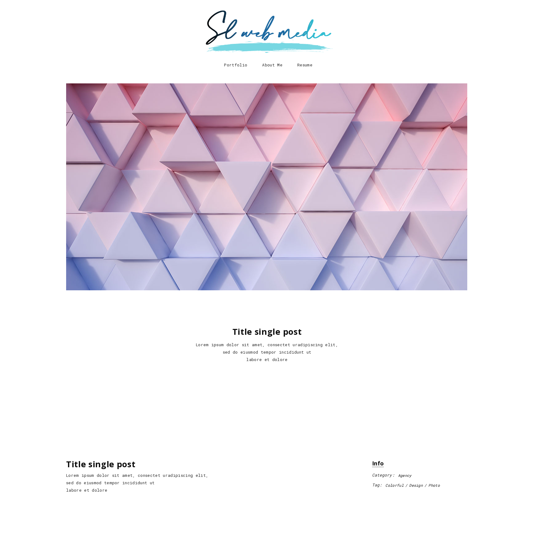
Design (416, 485)
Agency (405, 475)
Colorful (394, 485)
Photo (434, 485)
